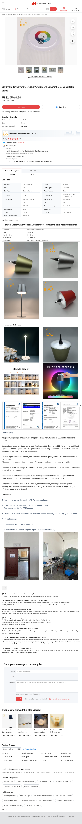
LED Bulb (5, 753)
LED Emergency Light (45, 781)
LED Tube (44, 760)
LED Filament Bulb (27, 753)
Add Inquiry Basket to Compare (41, 77)
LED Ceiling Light (65, 753)
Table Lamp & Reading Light (26, 781)
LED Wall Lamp (65, 757)
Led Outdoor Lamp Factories (43, 796)
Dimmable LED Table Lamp (12, 786)
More (4, 809)
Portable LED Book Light (63, 781)
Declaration (62, 816)
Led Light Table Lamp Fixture (13, 805)
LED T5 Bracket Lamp (67, 760)
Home (3, 14)
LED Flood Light (46, 753)
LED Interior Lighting (24, 14)
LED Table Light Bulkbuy (33, 805)
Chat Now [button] (62, 107)
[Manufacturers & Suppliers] (41, 3)
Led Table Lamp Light (45, 800)
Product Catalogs (30, 749)
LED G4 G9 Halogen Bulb (29, 760)
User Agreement (52, 816)
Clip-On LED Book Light (31, 786)
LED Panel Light (7, 757)
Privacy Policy (70, 816)
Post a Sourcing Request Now (59, 699)
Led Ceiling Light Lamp (28, 800)
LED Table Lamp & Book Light (40, 14)
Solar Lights (25, 757)
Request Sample (35, 111)
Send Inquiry (21, 107)
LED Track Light (7, 760)
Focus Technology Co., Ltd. (28, 816)
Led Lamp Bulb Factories (64, 796)
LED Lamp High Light (10, 800)
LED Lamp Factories (10, 796)
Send (19, 699)
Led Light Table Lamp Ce (64, 800)
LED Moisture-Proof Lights (49, 757)
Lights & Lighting (12, 14)
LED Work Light (8, 781)
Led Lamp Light (25, 796)
